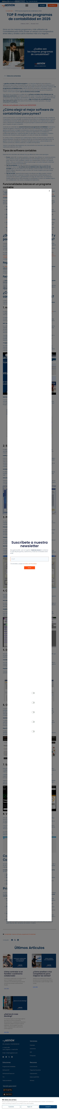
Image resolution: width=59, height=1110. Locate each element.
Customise (11, 1106)
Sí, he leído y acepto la (24, 563)
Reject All (29, 1106)
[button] (49, 190)
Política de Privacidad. (30, 563)
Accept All (48, 1106)
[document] (29, 555)
